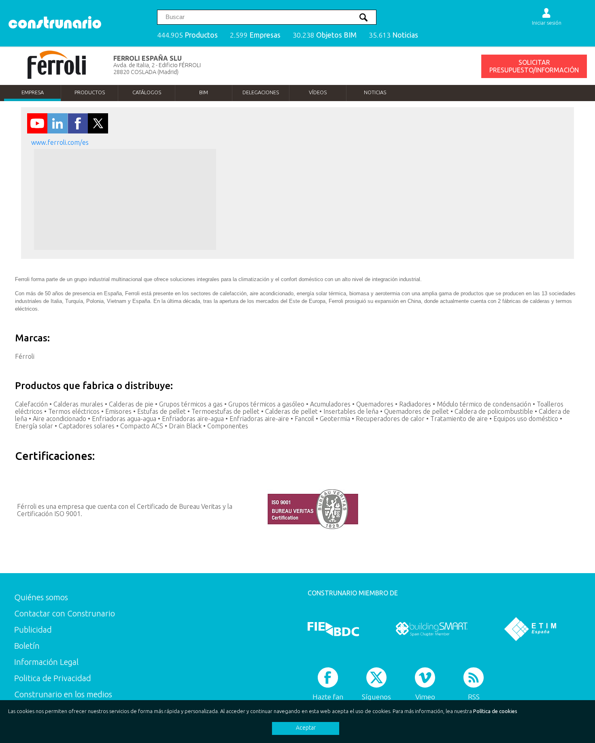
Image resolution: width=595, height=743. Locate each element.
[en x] (98, 131)
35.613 (393, 35)
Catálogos (146, 92)
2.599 (255, 35)
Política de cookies (495, 711)
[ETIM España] (530, 629)
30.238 (325, 35)
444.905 (187, 35)
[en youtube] (37, 131)
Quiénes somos (41, 597)
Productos (89, 92)
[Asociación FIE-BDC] (333, 629)
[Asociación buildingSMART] (432, 629)
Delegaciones (260, 92)
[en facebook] (78, 131)
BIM (203, 92)
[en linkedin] (57, 131)
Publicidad (33, 629)
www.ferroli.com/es (60, 142)
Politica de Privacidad (52, 678)
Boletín (27, 645)
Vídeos (318, 92)
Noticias (375, 92)
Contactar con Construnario (64, 613)
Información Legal (46, 662)
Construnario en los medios (63, 694)
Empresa (32, 92)
